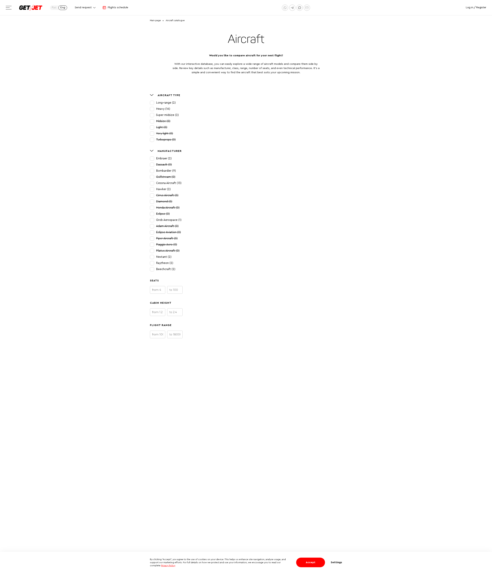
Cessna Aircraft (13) (168, 183)
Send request (83, 7)
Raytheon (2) (164, 263)
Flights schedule (118, 7)
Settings (336, 562)
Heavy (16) (163, 108)
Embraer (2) (164, 158)
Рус (54, 7)
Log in (469, 7)
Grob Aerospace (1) (168, 220)
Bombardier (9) (166, 170)
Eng (62, 7)
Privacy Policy (168, 565)
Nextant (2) (163, 256)
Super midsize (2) (167, 115)
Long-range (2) (166, 102)
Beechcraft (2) (165, 269)
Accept (310, 562)
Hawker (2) (163, 189)
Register (481, 7)
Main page (155, 20)
